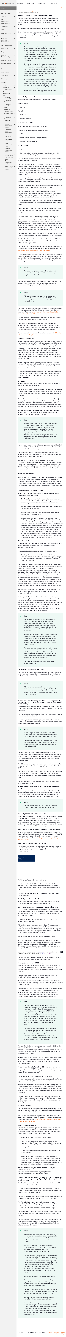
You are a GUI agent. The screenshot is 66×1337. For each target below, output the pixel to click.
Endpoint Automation (7, 52)
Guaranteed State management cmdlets (8, 132)
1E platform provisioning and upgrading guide (5, 21)
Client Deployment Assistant (6, 34)
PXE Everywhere (5, 78)
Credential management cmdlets (8, 126)
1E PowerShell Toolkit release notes (7, 106)
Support (3, 16)
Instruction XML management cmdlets (9, 150)
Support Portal (30, 3)
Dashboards (4, 48)
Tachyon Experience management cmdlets (8, 162)
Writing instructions (7, 85)
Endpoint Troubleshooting (5, 56)
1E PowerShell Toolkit (6, 94)
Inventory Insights (6, 63)
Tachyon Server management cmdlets (9, 168)
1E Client (3, 30)
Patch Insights (5, 72)
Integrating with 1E (7, 87)
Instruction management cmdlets (8, 145)
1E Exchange (19, 3)
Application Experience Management (5, 40)
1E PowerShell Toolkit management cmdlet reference (8, 120)
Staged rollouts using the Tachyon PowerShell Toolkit (34, 250)
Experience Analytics (6, 60)
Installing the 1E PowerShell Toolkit (8, 110)
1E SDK (3, 82)
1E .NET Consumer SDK (7, 90)
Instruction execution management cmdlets (8, 139)
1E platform (4, 26)
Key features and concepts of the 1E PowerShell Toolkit (8, 100)
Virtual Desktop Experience (5, 67)
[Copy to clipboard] (61, 952)
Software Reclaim (6, 75)
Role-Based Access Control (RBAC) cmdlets (9, 155)
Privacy (50, 1332)
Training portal (41, 3)
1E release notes (5, 13)
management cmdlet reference (31, 11)
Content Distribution (6, 45)
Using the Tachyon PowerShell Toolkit (8, 114)
